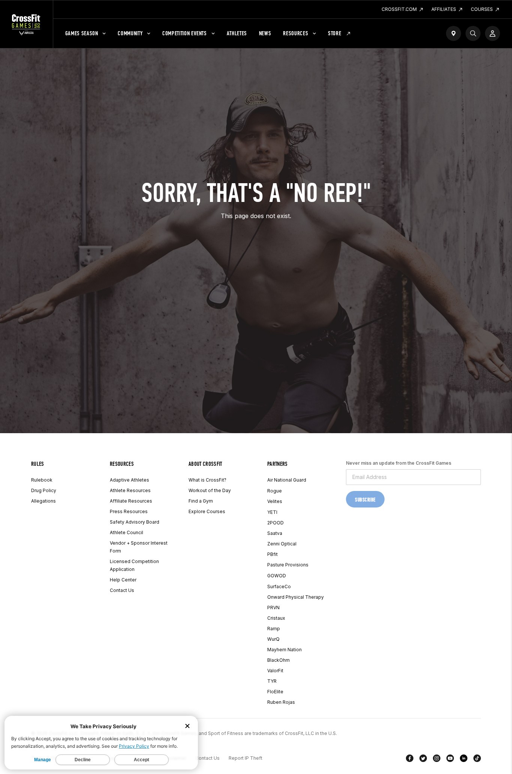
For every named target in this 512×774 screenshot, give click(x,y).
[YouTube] (450, 759)
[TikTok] (477, 759)
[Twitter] (423, 759)
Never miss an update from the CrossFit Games (398, 463)
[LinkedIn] (463, 759)
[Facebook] (409, 759)
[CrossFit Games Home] (26, 24)
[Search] (473, 33)
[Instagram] (436, 759)
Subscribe (365, 500)
